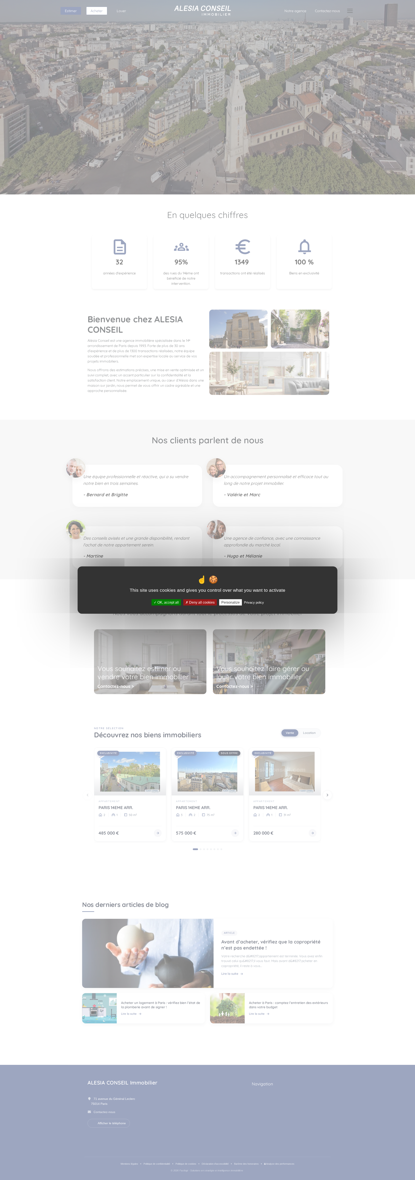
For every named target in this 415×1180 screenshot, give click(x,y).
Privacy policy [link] (254, 602)
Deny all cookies (201, 602)
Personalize (230, 602)
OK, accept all (167, 602)
